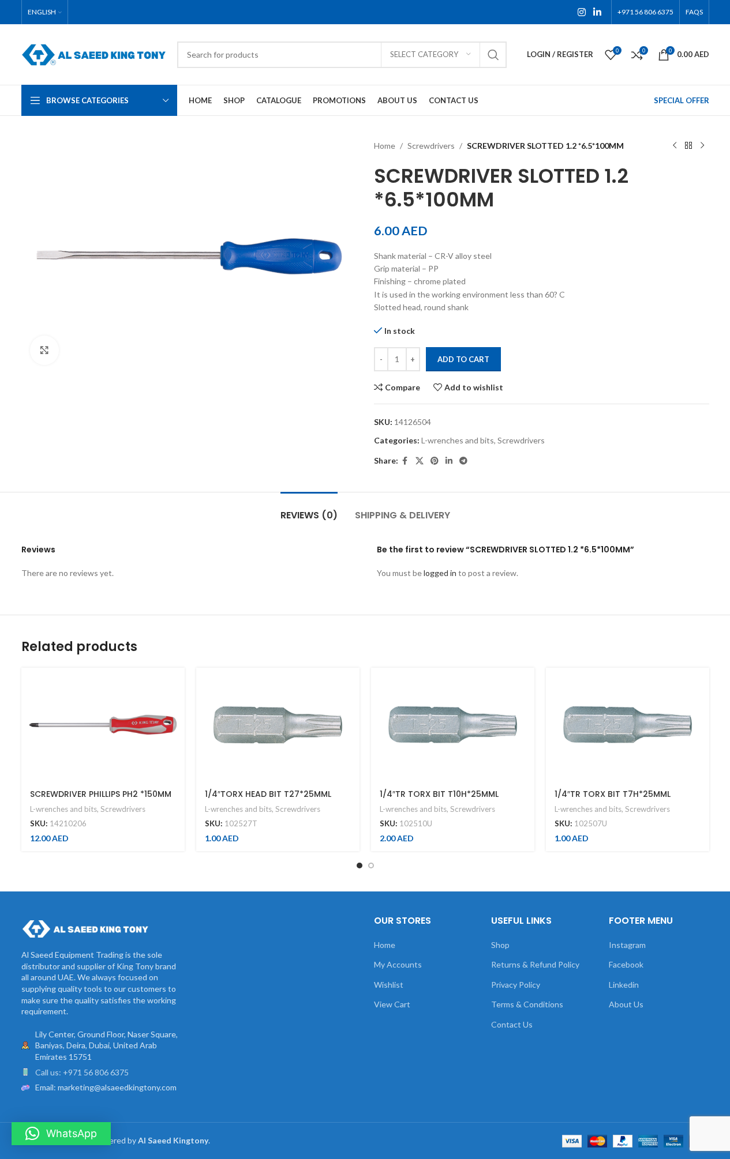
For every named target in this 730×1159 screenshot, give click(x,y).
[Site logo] (93, 53)
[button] (61, 1133)
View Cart (392, 1004)
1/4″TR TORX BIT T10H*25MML (439, 794)
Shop (500, 945)
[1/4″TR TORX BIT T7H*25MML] (627, 725)
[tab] (309, 509)
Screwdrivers (431, 145)
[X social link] (419, 461)
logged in (440, 573)
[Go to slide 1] (359, 865)
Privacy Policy (515, 984)
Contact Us (512, 1024)
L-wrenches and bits (457, 440)
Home (384, 145)
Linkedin (624, 984)
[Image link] (84, 928)
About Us (626, 1004)
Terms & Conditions (527, 1004)
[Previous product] (675, 146)
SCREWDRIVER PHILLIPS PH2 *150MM (100, 794)
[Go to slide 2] (371, 865)
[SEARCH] (493, 55)
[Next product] (702, 146)
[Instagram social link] (581, 12)
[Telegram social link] (463, 461)
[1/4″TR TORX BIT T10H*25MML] (452, 725)
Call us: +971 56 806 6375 (82, 1072)
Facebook (626, 964)
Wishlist (388, 984)
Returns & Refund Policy (535, 964)
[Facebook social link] (405, 461)
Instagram (627, 945)
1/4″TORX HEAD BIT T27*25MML (268, 794)
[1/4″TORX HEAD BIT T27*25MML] (278, 725)
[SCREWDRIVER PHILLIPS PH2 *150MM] (103, 725)
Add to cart (463, 359)
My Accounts (398, 964)
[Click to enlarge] (44, 350)
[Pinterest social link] (434, 461)
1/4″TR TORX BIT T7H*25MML (613, 794)
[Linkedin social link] (597, 12)
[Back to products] (688, 146)
